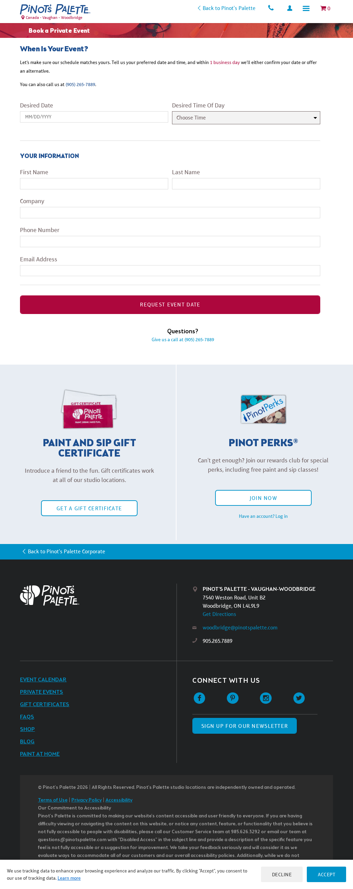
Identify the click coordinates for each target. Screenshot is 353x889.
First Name (34, 172)
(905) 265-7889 (80, 84)
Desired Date (36, 105)
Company (32, 201)
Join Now (263, 498)
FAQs (27, 717)
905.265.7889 (217, 641)
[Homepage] (98, 595)
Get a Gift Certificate (89, 508)
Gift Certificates (44, 704)
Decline (282, 874)
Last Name (186, 172)
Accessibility (118, 800)
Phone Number (39, 230)
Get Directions (219, 614)
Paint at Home (40, 754)
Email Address (38, 259)
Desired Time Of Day (198, 105)
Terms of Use (53, 800)
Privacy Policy (86, 800)
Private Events (41, 692)
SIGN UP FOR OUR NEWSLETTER (244, 726)
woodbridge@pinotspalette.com (240, 627)
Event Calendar (43, 679)
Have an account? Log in (263, 516)
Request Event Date (170, 304)
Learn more (69, 878)
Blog (27, 741)
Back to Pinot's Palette (229, 8)
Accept (326, 874)
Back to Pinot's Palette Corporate (66, 551)
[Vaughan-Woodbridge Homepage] (55, 9)
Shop (27, 729)
